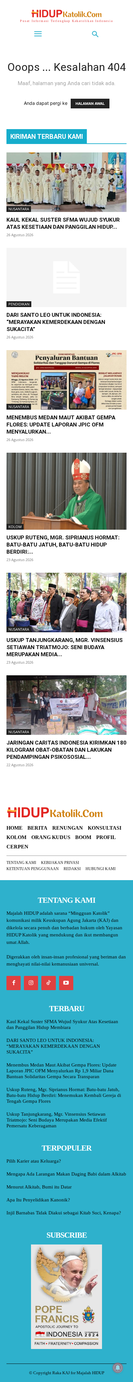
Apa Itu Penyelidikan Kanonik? (38, 1199)
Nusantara (18, 208)
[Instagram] (31, 983)
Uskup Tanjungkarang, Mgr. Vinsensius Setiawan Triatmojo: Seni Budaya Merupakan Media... (64, 647)
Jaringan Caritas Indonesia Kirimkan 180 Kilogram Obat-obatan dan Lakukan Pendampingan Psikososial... (66, 749)
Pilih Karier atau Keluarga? (33, 1161)
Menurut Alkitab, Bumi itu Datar (39, 1186)
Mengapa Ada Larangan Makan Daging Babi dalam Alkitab (66, 1174)
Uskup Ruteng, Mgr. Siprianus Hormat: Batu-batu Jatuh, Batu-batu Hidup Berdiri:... (62, 544)
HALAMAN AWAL (90, 103)
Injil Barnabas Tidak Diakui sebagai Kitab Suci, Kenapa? (63, 1212)
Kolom (15, 526)
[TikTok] (48, 983)
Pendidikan (18, 304)
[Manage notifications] (118, 1368)
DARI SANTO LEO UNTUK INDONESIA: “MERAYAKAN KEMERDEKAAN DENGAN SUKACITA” (55, 322)
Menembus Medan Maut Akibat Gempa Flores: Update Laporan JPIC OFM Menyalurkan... (60, 424)
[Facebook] (13, 983)
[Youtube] (66, 983)
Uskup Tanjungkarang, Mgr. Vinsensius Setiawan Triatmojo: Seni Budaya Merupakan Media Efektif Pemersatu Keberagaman (56, 1119)
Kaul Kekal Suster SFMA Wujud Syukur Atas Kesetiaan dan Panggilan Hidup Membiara (62, 1024)
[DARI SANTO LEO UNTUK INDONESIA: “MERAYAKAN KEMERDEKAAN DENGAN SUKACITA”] (66, 277)
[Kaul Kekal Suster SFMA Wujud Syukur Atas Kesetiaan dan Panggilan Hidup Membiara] (66, 182)
